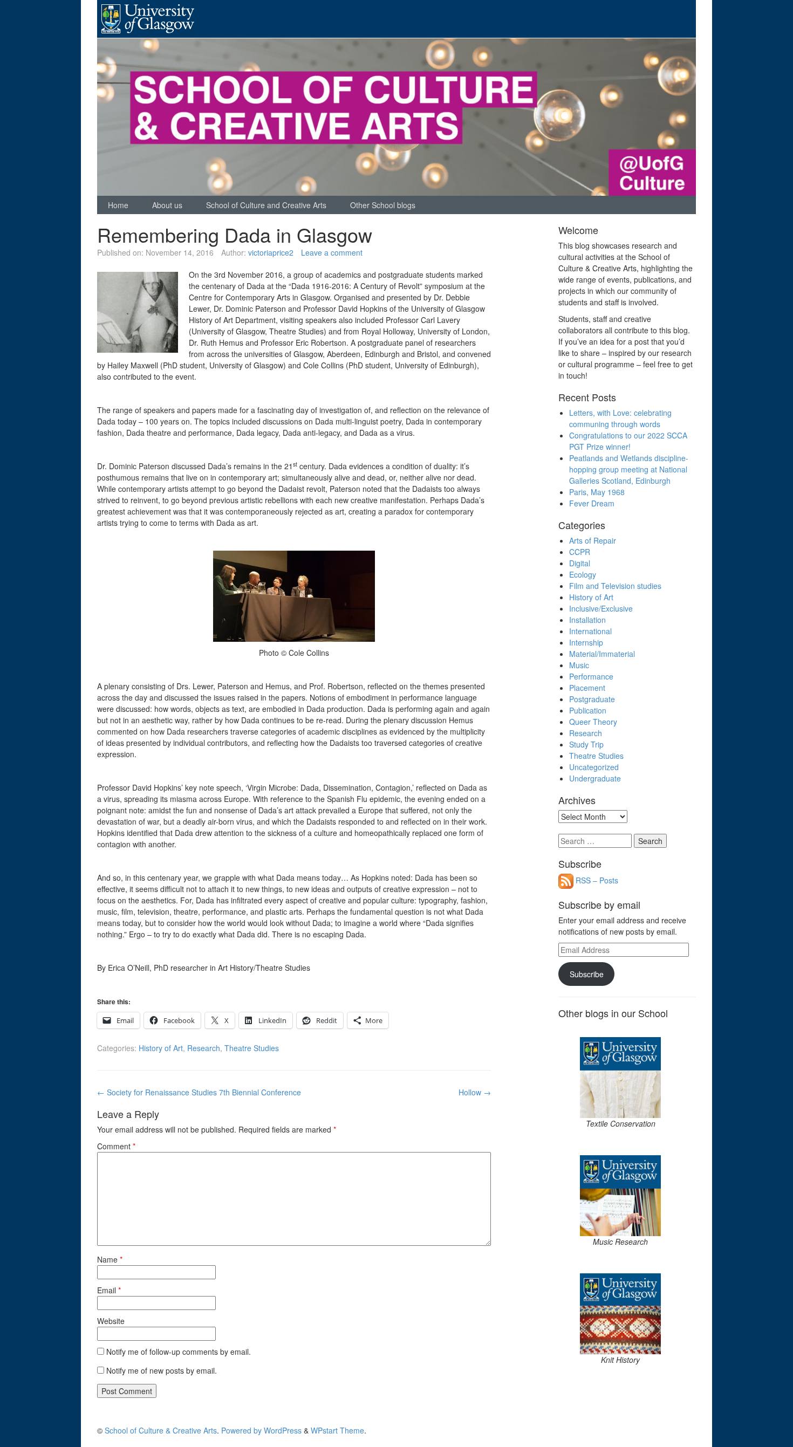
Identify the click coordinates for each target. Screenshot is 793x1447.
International (590, 631)
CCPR (579, 551)
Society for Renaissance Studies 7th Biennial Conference (199, 1092)
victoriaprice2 (270, 252)
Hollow (475, 1092)
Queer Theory (593, 721)
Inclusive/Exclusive (601, 608)
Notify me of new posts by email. (161, 1370)
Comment (116, 1146)
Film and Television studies (615, 585)
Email (109, 1290)
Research (203, 1048)
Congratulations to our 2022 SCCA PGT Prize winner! (628, 441)
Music (579, 665)
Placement (587, 687)
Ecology (582, 574)
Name (109, 1259)
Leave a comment (332, 252)
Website (111, 1320)
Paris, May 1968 (597, 491)
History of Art (161, 1048)
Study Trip (586, 744)
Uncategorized (594, 767)
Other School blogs (382, 205)
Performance (591, 676)
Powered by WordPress (261, 1430)
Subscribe (587, 974)
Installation (587, 619)
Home (118, 205)
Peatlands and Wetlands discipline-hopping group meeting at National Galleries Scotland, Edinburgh (628, 469)
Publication (587, 710)
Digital (579, 563)
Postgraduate (592, 699)
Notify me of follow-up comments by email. (178, 1351)
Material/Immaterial (602, 653)
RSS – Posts (595, 880)
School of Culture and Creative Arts (266, 205)
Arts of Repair (592, 540)
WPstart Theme (337, 1430)
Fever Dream (591, 503)
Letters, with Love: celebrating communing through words (620, 418)
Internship (586, 642)
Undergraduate (595, 778)
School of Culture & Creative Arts (161, 1430)
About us (167, 205)
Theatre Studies (251, 1048)
